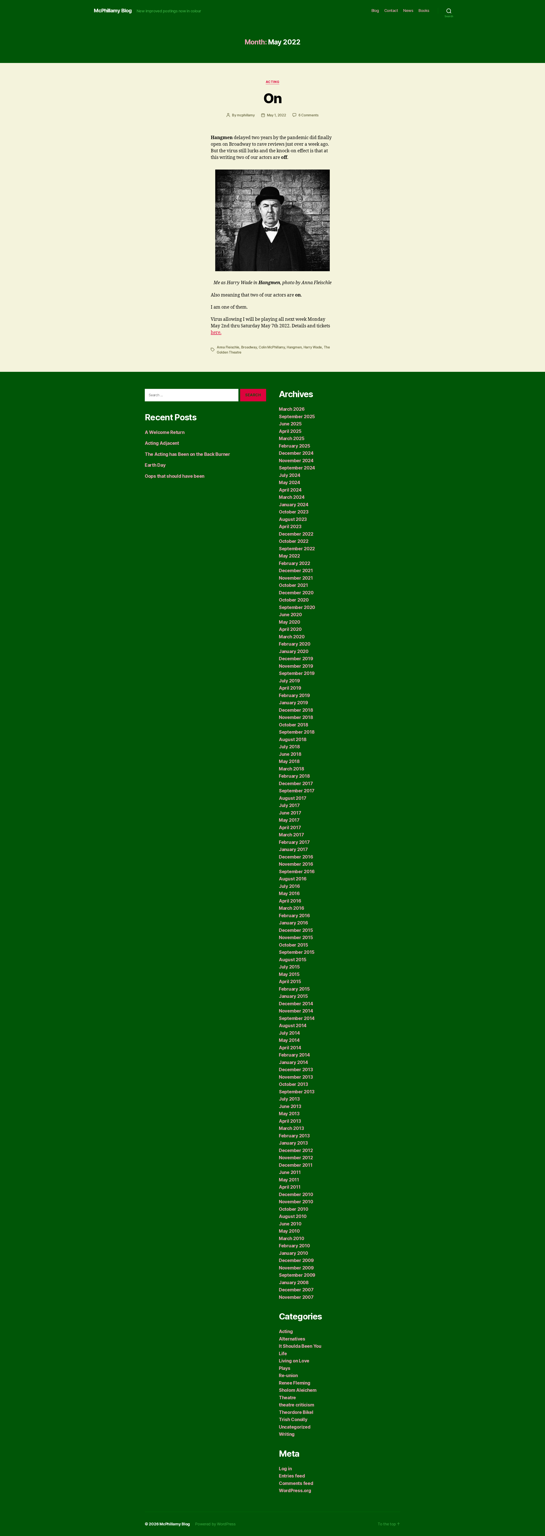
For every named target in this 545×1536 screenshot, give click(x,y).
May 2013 (289, 1113)
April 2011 (289, 1187)
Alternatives (292, 1339)
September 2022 (297, 548)
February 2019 (294, 695)
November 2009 (296, 1268)
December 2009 (296, 1260)
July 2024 (289, 475)
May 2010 (289, 1231)
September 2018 (297, 732)
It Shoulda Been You (300, 1346)
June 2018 (290, 754)
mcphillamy (246, 115)
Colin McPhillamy (272, 347)
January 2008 (294, 1282)
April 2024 (290, 490)
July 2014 (289, 1033)
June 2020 (290, 614)
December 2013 (296, 1069)
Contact (391, 10)
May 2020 (289, 622)
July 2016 (289, 886)
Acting (272, 82)
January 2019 (293, 702)
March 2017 (291, 834)
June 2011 (290, 1172)
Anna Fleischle (228, 347)
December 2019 (296, 658)
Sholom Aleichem (298, 1390)
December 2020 (296, 592)
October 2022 (293, 541)
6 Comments (308, 115)
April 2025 (290, 431)
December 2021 (296, 570)
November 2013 (296, 1077)
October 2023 (293, 512)
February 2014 (294, 1055)
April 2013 (290, 1121)
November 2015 (296, 937)
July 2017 (289, 805)
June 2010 (290, 1224)
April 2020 (290, 629)
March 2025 (291, 438)
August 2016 (293, 878)
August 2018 (293, 739)
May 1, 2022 (276, 115)
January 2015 (293, 996)
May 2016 (289, 893)
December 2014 (296, 1003)
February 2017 (294, 842)
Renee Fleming (294, 1383)
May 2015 (289, 974)
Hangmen (294, 347)
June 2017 (290, 813)
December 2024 (296, 453)
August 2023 (293, 519)
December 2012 (296, 1150)
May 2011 (289, 1179)
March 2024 (291, 497)
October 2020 (294, 600)
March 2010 (291, 1238)
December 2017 (296, 783)
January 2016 (293, 923)
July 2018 (289, 746)
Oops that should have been (174, 476)
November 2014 (296, 1011)
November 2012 (296, 1157)
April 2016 (290, 901)
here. (216, 332)
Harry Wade (313, 347)
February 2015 (294, 989)
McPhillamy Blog (113, 10)
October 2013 (293, 1084)
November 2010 (296, 1201)
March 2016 (291, 908)
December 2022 (296, 534)
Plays (284, 1368)
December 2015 (296, 930)
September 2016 (297, 871)
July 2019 (289, 680)
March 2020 (291, 636)
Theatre (287, 1397)
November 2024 (296, 460)
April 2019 (290, 688)
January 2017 (293, 849)
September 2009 (297, 1275)
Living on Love (294, 1360)
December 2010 (296, 1194)
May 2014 (289, 1040)
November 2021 (296, 578)
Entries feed (292, 1476)
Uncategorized (295, 1427)
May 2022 (289, 556)
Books (424, 10)
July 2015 (289, 967)
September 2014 (297, 1018)
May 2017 (289, 820)
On (272, 98)
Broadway (249, 347)
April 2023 (290, 526)
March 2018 (291, 769)
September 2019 (297, 673)
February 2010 (294, 1245)
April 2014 (290, 1047)
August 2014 (293, 1025)
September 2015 (296, 952)
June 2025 (290, 423)
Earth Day (155, 465)
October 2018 (293, 724)
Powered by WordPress (215, 1524)
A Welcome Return (165, 432)
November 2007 (296, 1297)
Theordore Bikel (296, 1412)
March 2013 (291, 1128)
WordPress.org (295, 1490)
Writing (287, 1434)
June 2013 (290, 1106)
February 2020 (294, 644)
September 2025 (297, 416)
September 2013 (296, 1091)
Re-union (288, 1375)
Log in (285, 1468)
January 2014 (293, 1062)
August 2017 (292, 798)
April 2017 (290, 827)
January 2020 (293, 651)
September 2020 (297, 607)
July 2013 (289, 1099)
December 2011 (296, 1165)
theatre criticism (296, 1405)
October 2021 (293, 585)
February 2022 (294, 563)
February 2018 (294, 776)
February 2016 (294, 915)
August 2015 (292, 959)
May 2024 (289, 482)
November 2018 (296, 717)
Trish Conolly (293, 1419)
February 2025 (294, 446)
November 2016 (296, 864)
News (408, 10)
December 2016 (296, 857)
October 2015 (293, 945)
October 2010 (293, 1209)
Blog (375, 10)
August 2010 (293, 1216)
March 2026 (291, 409)
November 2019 (296, 666)
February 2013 (294, 1135)
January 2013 (293, 1143)
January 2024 (293, 504)
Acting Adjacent (162, 443)
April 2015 (290, 981)
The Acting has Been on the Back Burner (187, 454)
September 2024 (297, 468)
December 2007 (296, 1289)
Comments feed (296, 1483)
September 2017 (296, 790)
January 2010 (293, 1253)
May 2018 (289, 761)
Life (283, 1353)
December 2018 (296, 710)
